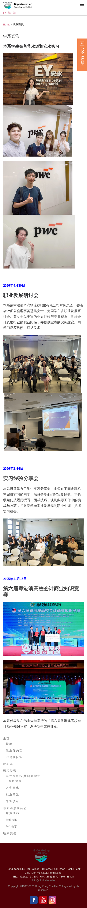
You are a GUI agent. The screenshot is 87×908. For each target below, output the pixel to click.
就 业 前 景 (12, 794)
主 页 (6, 738)
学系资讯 (11, 820)
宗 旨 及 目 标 (14, 757)
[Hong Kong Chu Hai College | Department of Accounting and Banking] (22, 5)
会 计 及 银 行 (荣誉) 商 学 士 (23, 776)
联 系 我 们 (9, 833)
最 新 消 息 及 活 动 (14, 808)
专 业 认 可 (12, 801)
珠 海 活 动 (12, 813)
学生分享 (11, 826)
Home (6, 24)
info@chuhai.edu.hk (43, 880)
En (4, 13)
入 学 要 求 (12, 788)
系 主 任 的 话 (14, 750)
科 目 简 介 (15, 781)
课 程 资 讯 (9, 770)
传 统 (9, 743)
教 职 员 (8, 764)
